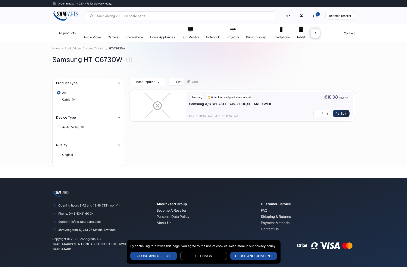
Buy (343, 113)
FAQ (264, 210)
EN (286, 16)
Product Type (67, 83)
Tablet (301, 37)
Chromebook (134, 37)
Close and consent (253, 256)
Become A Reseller (171, 210)
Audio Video (92, 37)
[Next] (315, 33)
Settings (203, 256)
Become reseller (340, 16)
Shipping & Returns (276, 216)
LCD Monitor (190, 37)
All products (67, 33)
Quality (61, 145)
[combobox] (180, 15)
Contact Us (270, 229)
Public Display (256, 37)
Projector (233, 37)
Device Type (66, 117)
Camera (113, 37)
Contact (349, 33)
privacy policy (265, 246)
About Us (164, 223)
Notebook (213, 37)
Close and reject (153, 256)
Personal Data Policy (173, 216)
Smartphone (281, 37)
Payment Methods (275, 223)
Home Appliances (162, 37)
